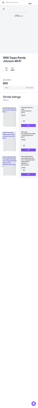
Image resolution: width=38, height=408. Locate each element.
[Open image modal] (19, 11)
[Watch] (24, 121)
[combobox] (13, 2)
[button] (34, 403)
